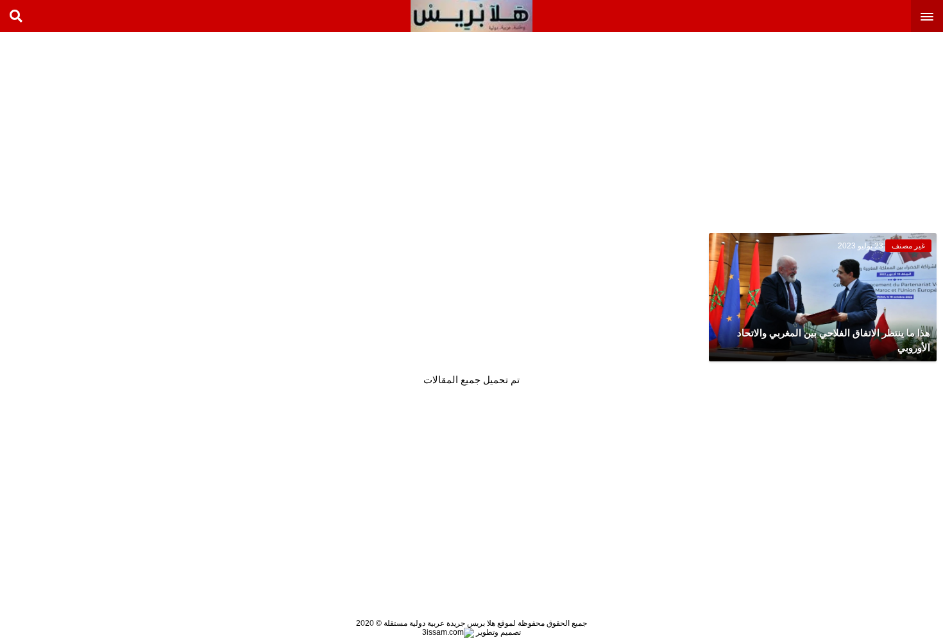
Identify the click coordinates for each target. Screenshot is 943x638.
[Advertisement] (847, 128)
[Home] (471, 16)
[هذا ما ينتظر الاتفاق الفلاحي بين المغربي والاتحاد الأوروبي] (823, 297)
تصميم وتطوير (497, 632)
